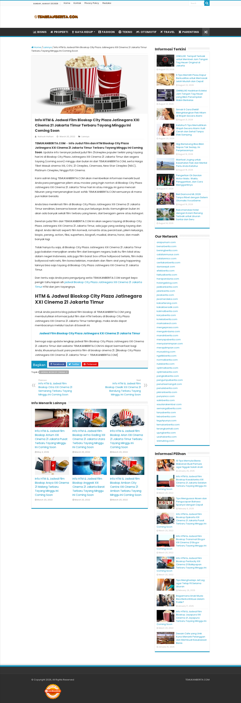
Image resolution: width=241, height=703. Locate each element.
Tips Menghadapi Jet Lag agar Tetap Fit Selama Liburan (190, 583)
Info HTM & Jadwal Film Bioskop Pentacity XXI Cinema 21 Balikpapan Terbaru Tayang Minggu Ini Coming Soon (181, 564)
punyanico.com (166, 396)
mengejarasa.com (167, 327)
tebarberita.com (166, 416)
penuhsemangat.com (169, 384)
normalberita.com (167, 359)
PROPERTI (61, 32)
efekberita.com (165, 270)
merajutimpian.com (168, 347)
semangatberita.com (169, 408)
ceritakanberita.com (168, 262)
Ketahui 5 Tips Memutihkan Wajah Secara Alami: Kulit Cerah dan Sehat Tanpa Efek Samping (191, 129)
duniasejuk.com (166, 266)
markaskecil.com (167, 323)
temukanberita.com (168, 424)
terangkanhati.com (168, 428)
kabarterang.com (167, 303)
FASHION (108, 32)
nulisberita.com (165, 364)
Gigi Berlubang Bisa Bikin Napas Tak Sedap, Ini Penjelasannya (190, 147)
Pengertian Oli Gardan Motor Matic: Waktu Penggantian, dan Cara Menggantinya (189, 180)
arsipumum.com (166, 242)
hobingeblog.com (167, 282)
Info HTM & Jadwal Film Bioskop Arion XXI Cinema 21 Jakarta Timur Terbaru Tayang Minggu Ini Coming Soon (126, 439)
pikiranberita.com (167, 392)
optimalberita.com (167, 368)
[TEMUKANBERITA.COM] (56, 17)
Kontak (77, 3)
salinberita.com (166, 400)
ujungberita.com (166, 432)
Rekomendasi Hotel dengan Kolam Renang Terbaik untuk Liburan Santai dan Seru (189, 214)
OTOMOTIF (148, 32)
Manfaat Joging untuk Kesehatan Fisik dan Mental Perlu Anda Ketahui (191, 163)
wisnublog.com (165, 440)
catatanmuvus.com (168, 254)
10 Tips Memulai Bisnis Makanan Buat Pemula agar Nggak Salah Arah (189, 464)
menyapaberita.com (169, 339)
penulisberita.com (167, 388)
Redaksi (107, 3)
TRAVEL (169, 32)
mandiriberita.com (167, 335)
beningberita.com (167, 250)
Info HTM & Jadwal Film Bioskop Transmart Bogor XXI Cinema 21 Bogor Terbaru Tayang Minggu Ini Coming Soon (181, 542)
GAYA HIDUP (84, 32)
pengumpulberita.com (170, 380)
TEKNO (127, 32)
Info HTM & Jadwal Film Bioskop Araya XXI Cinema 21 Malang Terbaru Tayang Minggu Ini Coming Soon (52, 487)
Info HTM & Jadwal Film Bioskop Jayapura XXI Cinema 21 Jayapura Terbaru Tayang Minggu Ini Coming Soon (181, 618)
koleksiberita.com (167, 319)
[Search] (207, 3)
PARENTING (190, 32)
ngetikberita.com (166, 355)
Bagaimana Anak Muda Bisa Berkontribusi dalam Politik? (190, 599)
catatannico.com (166, 258)
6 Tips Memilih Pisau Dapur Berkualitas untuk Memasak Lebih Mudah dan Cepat (191, 78)
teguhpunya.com (166, 420)
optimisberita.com (167, 372)
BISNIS (42, 32)
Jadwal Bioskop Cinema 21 (54, 372)
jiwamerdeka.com (167, 299)
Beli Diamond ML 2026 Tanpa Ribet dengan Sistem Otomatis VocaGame (192, 197)
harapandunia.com (168, 278)
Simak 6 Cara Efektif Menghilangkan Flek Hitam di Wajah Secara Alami (191, 112)
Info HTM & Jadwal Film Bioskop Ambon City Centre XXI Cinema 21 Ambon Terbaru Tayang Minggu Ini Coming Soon (125, 487)
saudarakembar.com (169, 404)
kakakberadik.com (167, 307)
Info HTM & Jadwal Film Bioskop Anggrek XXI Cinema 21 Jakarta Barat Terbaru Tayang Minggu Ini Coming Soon (89, 487)
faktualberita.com (167, 274)
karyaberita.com (166, 315)
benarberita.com (166, 246)
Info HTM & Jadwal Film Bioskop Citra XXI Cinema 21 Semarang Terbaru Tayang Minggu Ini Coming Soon (55, 387)
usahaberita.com (167, 436)
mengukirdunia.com (168, 331)
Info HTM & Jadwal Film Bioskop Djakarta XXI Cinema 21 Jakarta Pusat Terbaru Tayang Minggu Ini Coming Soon (181, 520)
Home (67, 3)
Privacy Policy (92, 3)
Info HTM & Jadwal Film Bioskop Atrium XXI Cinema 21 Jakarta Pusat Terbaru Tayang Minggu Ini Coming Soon (51, 439)
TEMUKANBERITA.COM (197, 679)
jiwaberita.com (165, 295)
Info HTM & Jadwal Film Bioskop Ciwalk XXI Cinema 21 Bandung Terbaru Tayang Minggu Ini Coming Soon (123, 387)
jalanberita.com (166, 291)
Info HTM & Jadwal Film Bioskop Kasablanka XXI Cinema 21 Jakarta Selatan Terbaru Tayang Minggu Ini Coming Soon (182, 483)
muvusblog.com (166, 351)
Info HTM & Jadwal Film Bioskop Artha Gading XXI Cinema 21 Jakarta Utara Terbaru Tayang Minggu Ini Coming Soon (89, 439)
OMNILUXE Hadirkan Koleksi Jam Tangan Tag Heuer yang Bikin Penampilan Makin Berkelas (191, 95)
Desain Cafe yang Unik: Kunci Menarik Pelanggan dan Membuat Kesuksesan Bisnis (191, 638)
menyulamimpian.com (170, 343)
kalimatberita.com (167, 311)
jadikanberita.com (167, 287)
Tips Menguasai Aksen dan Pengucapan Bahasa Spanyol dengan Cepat (191, 501)
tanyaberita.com (166, 412)
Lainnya (47, 47)
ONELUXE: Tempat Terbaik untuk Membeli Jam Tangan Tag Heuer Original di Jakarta (192, 60)
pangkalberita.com (168, 376)
